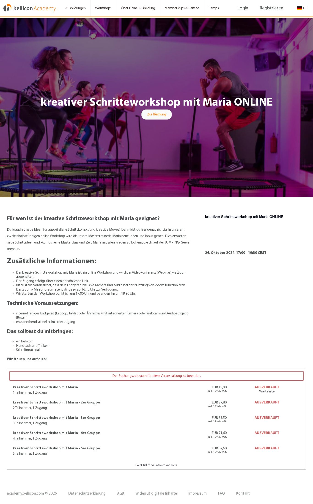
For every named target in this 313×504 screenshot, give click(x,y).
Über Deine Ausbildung (138, 8)
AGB (120, 494)
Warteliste (267, 391)
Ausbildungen (75, 8)
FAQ (221, 494)
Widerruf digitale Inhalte (156, 494)
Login (242, 8)
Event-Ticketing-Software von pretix (156, 465)
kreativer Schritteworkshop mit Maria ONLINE (244, 216)
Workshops (103, 8)
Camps (214, 8)
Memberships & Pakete (182, 8)
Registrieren (271, 8)
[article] (156, 419)
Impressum (197, 494)
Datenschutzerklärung (87, 494)
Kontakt (243, 494)
